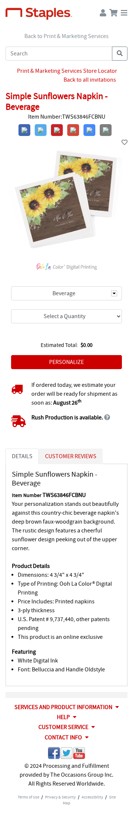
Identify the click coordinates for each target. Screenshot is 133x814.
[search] (119, 54)
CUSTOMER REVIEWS (70, 456)
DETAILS (22, 456)
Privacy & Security (60, 797)
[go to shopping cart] (113, 11)
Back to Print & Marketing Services (66, 36)
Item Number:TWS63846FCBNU (66, 116)
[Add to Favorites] (124, 142)
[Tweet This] (66, 754)
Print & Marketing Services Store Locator (67, 71)
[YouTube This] (79, 754)
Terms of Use (28, 797)
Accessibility (92, 797)
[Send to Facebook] (54, 754)
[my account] (103, 11)
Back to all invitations (90, 80)
